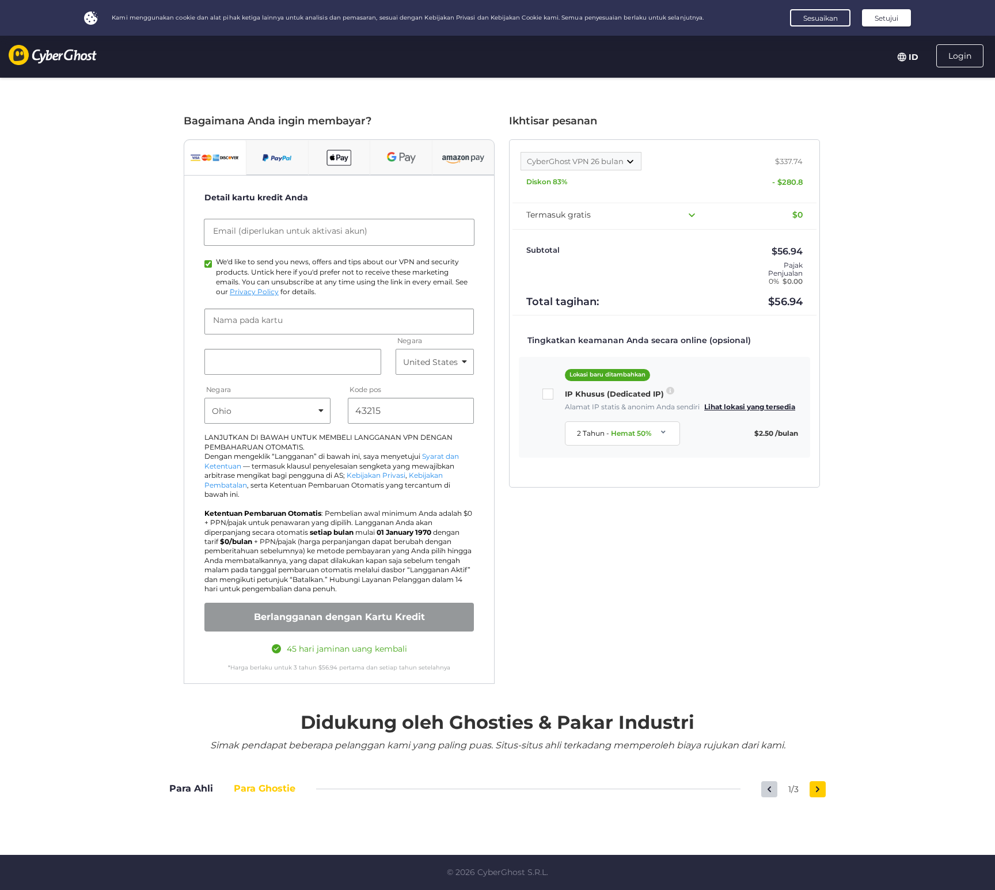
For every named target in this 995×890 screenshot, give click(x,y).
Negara (409, 341)
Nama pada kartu (248, 320)
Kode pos (365, 390)
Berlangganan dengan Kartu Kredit (339, 616)
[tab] (215, 157)
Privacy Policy (254, 292)
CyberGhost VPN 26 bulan (576, 161)
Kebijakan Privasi (376, 475)
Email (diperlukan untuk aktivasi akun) (290, 231)
